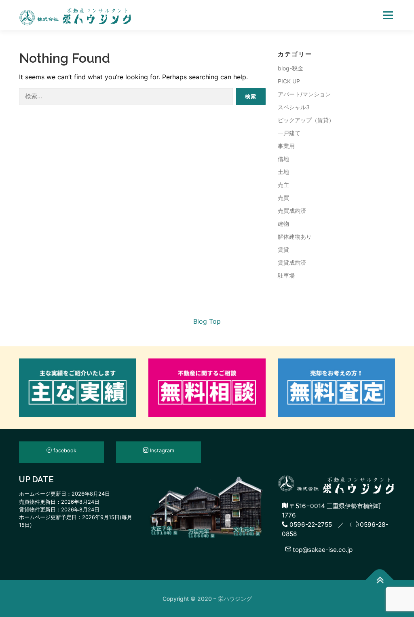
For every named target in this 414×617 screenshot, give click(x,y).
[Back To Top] (379, 580)
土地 (283, 171)
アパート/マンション (304, 94)
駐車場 (286, 275)
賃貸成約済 (292, 262)
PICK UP (289, 81)
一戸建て (289, 132)
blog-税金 (290, 68)
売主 (283, 184)
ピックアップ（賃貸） (306, 120)
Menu (388, 15)
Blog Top (207, 321)
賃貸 (283, 249)
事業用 (286, 145)
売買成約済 (292, 210)
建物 (283, 223)
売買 (283, 197)
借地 (283, 158)
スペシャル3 (294, 107)
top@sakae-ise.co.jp (322, 549)
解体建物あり (295, 236)
